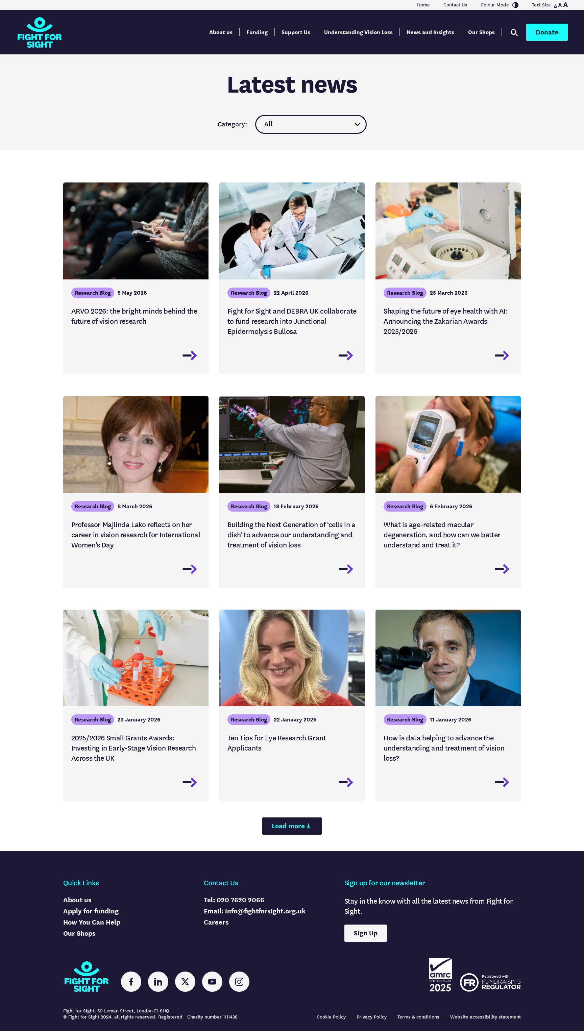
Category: (232, 124)
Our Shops (481, 32)
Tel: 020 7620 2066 (234, 900)
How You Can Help (91, 922)
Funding (257, 32)
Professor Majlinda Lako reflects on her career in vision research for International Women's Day (135, 535)
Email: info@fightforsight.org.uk (255, 911)
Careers (216, 922)
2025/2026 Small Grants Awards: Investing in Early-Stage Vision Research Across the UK (133, 748)
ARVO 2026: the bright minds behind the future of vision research (134, 316)
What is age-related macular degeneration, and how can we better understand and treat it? (442, 535)
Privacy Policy (372, 1017)
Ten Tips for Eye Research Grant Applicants (276, 743)
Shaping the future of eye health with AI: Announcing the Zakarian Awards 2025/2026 (446, 321)
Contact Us (455, 5)
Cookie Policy (331, 1017)
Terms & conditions (418, 1017)
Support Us (296, 32)
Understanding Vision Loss (358, 32)
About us (221, 32)
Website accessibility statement (485, 1017)
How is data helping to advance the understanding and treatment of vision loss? (444, 748)
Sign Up (366, 933)
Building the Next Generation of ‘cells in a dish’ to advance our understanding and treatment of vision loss (291, 535)
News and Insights (430, 32)
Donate (547, 32)
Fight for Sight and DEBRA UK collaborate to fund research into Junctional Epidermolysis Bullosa (292, 321)
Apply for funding (91, 911)
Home (423, 5)
